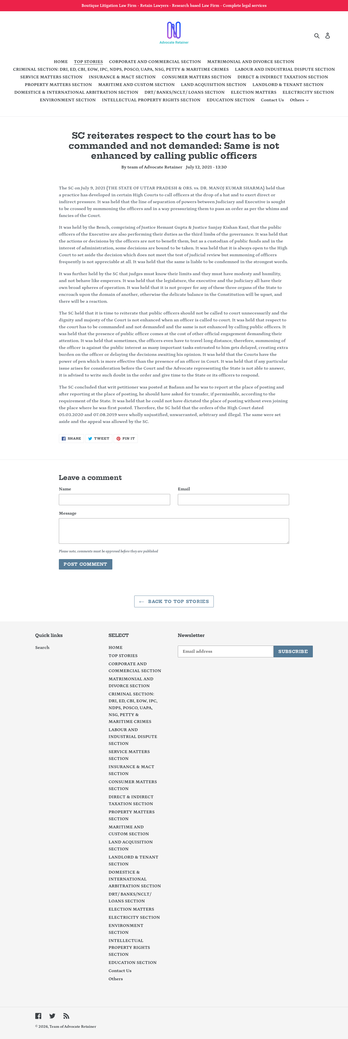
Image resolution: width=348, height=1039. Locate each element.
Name (65, 489)
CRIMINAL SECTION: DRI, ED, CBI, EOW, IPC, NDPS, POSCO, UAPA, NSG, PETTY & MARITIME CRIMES (133, 708)
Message (67, 513)
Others (116, 979)
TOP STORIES (123, 655)
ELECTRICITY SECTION (134, 917)
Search (42, 647)
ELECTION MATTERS (131, 909)
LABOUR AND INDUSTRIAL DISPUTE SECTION (133, 736)
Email (184, 489)
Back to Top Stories (178, 601)
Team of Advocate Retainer (72, 1026)
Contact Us (120, 970)
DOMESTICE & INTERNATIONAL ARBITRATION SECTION (135, 879)
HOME (116, 647)
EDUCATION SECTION (133, 962)
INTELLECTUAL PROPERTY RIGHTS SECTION (129, 947)
